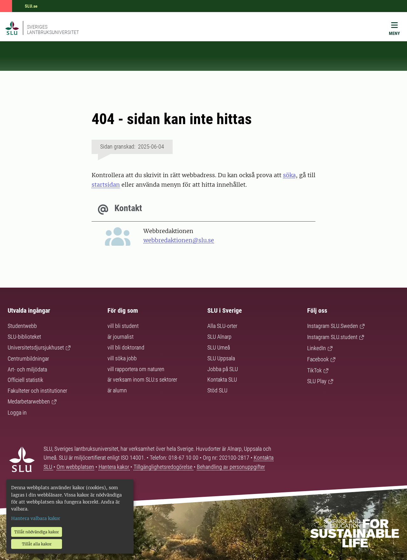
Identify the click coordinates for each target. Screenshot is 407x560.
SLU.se (31, 6)
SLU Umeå (218, 347)
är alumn (117, 390)
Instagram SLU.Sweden (332, 326)
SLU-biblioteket (24, 336)
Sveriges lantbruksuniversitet (53, 29)
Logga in (17, 412)
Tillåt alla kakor (37, 544)
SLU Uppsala (221, 358)
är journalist (120, 336)
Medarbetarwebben (29, 401)
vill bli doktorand (125, 347)
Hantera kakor (114, 466)
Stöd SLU (217, 390)
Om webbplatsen (75, 466)
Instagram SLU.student (332, 337)
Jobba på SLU (222, 369)
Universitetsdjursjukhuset (36, 347)
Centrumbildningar (28, 358)
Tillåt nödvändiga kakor (36, 532)
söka (289, 175)
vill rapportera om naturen (135, 369)
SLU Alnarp (219, 336)
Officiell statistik (25, 380)
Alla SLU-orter (222, 326)
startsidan (106, 184)
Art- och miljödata (27, 369)
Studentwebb (22, 326)
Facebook (318, 359)
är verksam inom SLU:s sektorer (142, 379)
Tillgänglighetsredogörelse (164, 466)
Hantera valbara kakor (35, 518)
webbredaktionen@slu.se (178, 240)
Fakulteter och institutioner (37, 390)
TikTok (314, 370)
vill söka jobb (122, 358)
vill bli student (123, 326)
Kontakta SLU (222, 379)
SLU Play (317, 381)
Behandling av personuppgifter (231, 466)
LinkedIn (316, 348)
